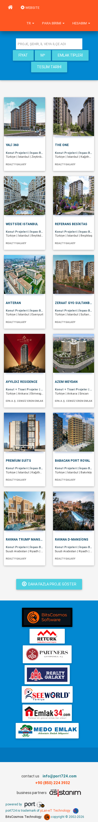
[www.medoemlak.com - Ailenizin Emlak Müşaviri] (47, 730)
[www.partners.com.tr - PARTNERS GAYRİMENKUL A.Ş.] (47, 654)
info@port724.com (60, 776)
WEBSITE (32, 7)
